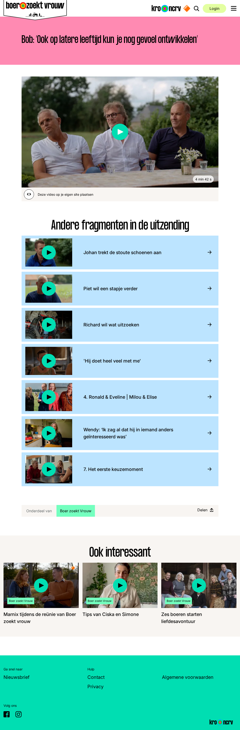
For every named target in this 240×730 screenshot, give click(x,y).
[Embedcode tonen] (29, 194)
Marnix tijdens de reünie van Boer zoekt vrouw (40, 618)
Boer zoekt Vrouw (77, 510)
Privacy (95, 686)
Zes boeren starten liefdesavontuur (181, 618)
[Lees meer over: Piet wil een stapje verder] (208, 288)
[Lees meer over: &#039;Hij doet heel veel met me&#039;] (208, 361)
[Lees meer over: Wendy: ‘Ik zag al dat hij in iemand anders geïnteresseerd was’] (208, 433)
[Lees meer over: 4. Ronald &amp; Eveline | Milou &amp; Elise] (208, 397)
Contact (96, 677)
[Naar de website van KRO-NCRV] (166, 8)
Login (214, 8)
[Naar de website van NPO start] (186, 8)
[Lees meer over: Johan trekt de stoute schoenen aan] (208, 252)
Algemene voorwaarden (188, 677)
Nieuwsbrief (17, 677)
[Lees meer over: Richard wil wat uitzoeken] (208, 325)
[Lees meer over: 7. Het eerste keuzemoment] (208, 469)
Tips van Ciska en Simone (110, 614)
